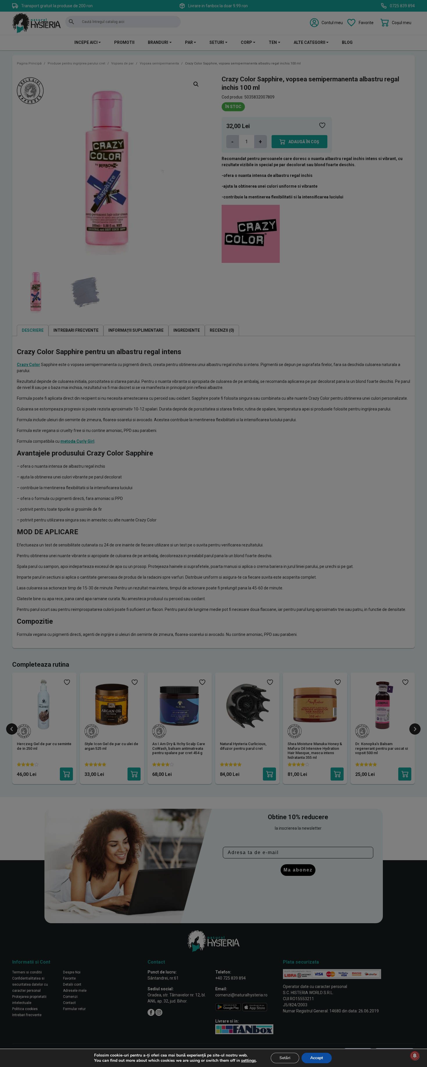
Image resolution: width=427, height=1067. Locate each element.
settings (248, 1060)
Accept (316, 1058)
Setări (284, 1058)
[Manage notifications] (414, 1055)
